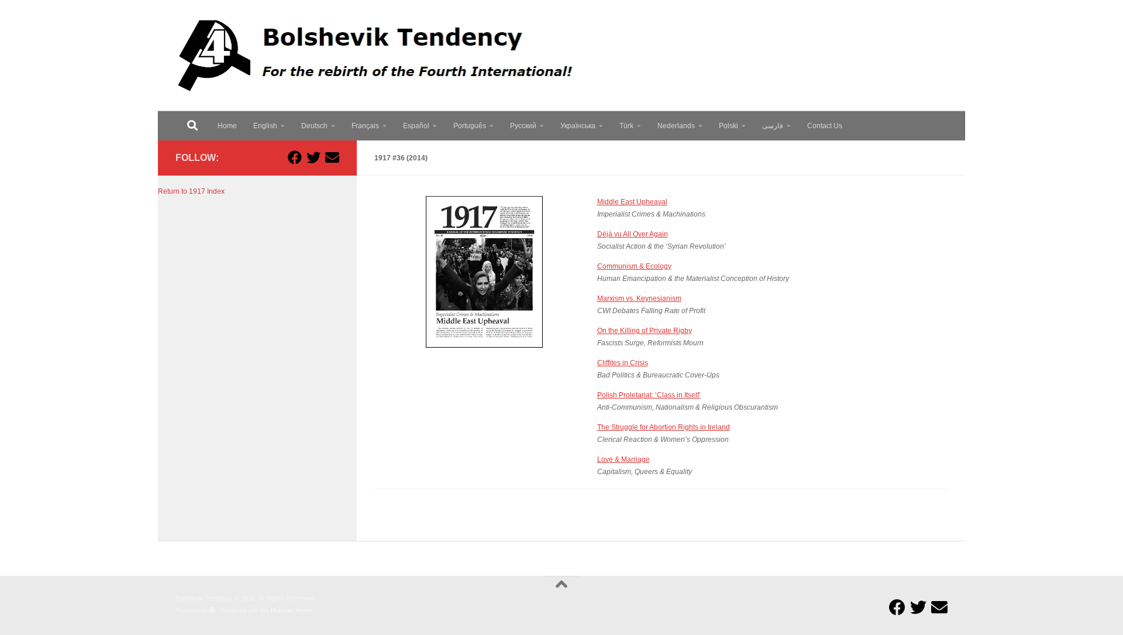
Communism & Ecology (634, 266)
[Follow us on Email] (332, 157)
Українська (577, 126)
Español (416, 126)
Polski (728, 126)
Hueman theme (291, 610)
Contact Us (824, 126)
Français (365, 126)
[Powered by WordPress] (212, 610)
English (265, 126)
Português (469, 126)
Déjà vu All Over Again (632, 234)
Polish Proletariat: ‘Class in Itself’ (649, 395)
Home (227, 126)
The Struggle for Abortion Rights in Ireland (663, 427)
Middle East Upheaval (632, 202)
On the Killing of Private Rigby (644, 331)
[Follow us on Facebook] (295, 157)
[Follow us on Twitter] (313, 157)
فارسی (772, 126)
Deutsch (314, 126)
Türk (626, 126)
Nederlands (676, 126)
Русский (523, 126)
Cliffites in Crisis (622, 363)
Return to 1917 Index (191, 191)
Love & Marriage (623, 459)
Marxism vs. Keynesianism (639, 298)
